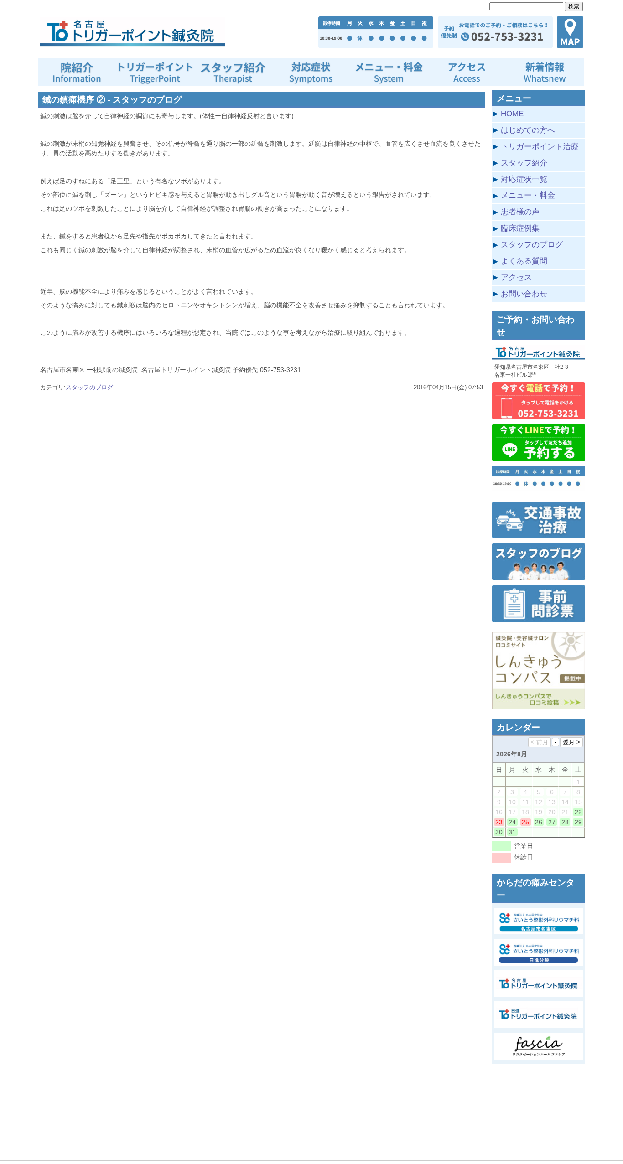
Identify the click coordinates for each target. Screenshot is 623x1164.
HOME (512, 113)
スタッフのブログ (89, 387)
